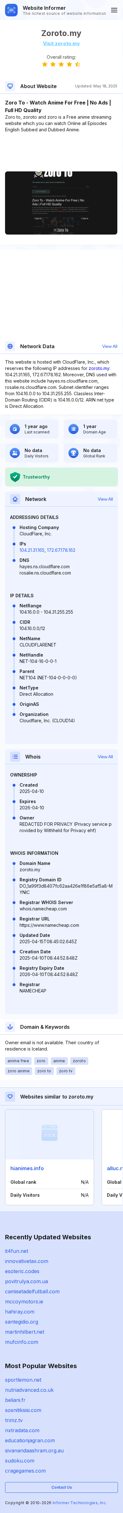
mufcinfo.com (21, 1342)
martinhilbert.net (24, 1332)
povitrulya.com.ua (26, 1281)
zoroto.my (99, 368)
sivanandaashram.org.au (34, 1450)
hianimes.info (27, 1168)
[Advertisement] (61, 152)
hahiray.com (19, 1311)
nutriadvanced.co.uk (29, 1390)
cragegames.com (25, 1471)
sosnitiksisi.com (23, 1410)
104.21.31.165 (32, 550)
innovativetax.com (26, 1261)
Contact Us (61, 1487)
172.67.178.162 (61, 550)
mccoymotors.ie (24, 1301)
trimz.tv (14, 1420)
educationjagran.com (30, 1440)
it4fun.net (16, 1251)
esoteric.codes (22, 1271)
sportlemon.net (23, 1380)
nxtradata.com (22, 1430)
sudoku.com (19, 1460)
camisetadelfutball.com (32, 1291)
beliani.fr (15, 1400)
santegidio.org (21, 1322)
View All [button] (109, 346)
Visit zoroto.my (61, 43)
